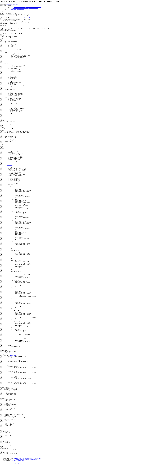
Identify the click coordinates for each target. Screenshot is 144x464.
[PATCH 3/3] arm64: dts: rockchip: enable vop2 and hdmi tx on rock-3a (25, 8)
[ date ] (12, 9)
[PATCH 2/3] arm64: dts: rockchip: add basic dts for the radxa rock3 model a (27, 7)
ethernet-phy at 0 (13, 355)
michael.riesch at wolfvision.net (12, 4)
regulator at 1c (11, 150)
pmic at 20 (9, 165)
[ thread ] (14, 9)
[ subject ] (18, 9)
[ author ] (22, 9)
